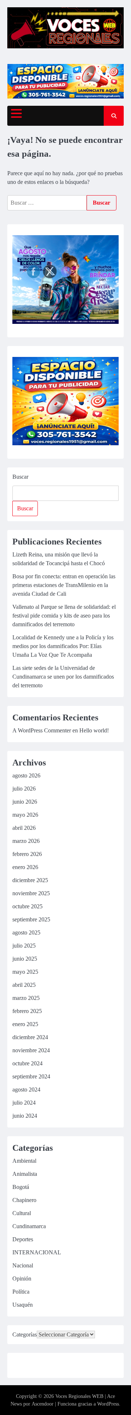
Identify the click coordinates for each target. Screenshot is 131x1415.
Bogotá (20, 1187)
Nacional (22, 1265)
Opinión (21, 1278)
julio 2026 (24, 788)
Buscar (20, 477)
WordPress (108, 1404)
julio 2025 (24, 945)
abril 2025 (24, 985)
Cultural (21, 1213)
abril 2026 (24, 828)
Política (20, 1292)
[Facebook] (18, 1366)
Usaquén (22, 1305)
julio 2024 (24, 1103)
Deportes (22, 1239)
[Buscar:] (47, 202)
